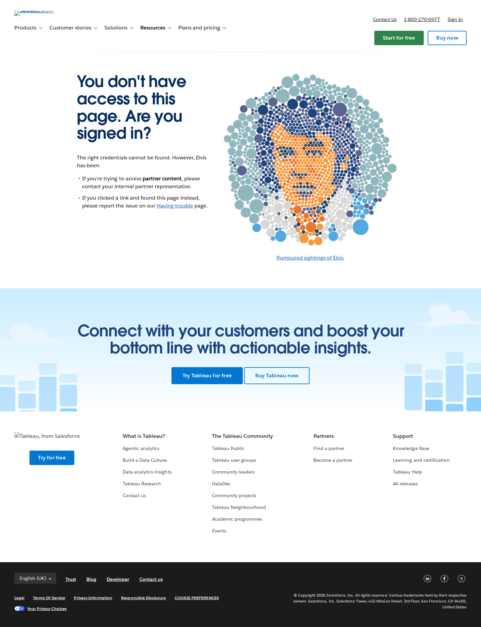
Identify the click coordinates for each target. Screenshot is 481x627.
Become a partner (332, 460)
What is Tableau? (144, 436)
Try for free (51, 457)
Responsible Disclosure (143, 597)
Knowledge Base (411, 448)
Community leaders (233, 472)
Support (403, 436)
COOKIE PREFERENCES (197, 597)
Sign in (455, 19)
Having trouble (175, 205)
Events (219, 531)
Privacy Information (93, 597)
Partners (323, 436)
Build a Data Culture (145, 460)
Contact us (385, 19)
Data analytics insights (147, 472)
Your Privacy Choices (47, 608)
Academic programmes (237, 519)
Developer (118, 579)
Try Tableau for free (207, 375)
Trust (70, 579)
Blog (91, 579)
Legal (19, 597)
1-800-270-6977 (422, 19)
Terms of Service (49, 597)
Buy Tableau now (276, 375)
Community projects (234, 495)
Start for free (399, 37)
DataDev (221, 484)
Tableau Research (142, 484)
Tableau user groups (234, 460)
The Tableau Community (242, 436)
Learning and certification (421, 460)
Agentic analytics (141, 448)
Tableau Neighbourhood (239, 507)
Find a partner (329, 448)
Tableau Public (228, 448)
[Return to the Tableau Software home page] (38, 10)
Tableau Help (407, 472)
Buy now (447, 37)
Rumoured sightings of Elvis (310, 257)
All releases (405, 484)
